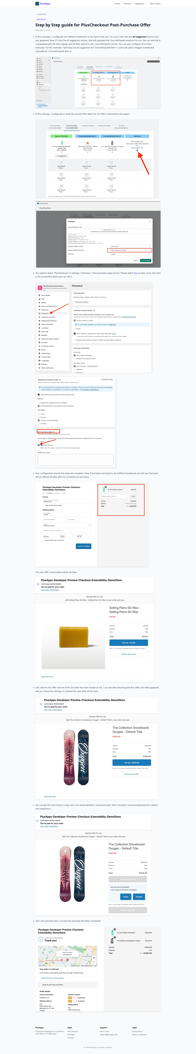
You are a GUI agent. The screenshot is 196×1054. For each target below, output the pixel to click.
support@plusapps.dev (109, 1034)
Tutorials (127, 3)
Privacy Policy (137, 1031)
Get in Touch (155, 3)
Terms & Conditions (139, 1034)
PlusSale (71, 1038)
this (135, 273)
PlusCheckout (41, 19)
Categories (139, 3)
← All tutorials (40, 14)
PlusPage (71, 1034)
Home (117, 3)
